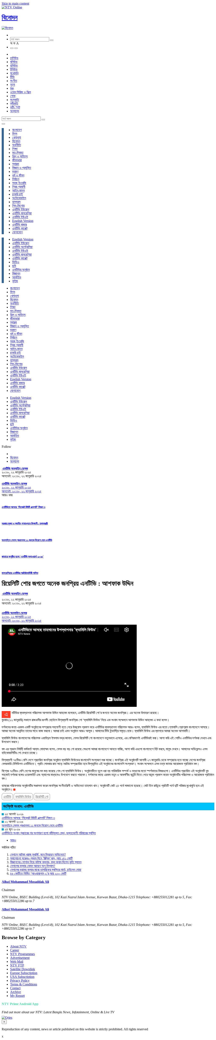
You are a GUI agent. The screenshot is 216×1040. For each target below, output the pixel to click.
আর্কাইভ (16, 277)
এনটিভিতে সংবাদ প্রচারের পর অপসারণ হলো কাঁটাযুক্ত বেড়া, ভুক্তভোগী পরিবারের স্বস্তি (49, 833)
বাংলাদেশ (17, 130)
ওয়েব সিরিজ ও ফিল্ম (20, 92)
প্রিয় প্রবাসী (18, 186)
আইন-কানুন (18, 190)
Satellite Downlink (22, 969)
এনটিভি (7, 796)
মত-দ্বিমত (17, 152)
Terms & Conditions (23, 984)
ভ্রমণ (15, 171)
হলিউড (14, 65)
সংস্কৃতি (14, 100)
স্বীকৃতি (14, 103)
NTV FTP (17, 965)
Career (14, 950)
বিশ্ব (14, 133)
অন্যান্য (14, 111)
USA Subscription (22, 977)
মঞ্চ (12, 88)
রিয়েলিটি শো (41, 796)
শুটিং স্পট (15, 107)
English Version (22, 221)
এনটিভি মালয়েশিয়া (22, 213)
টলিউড (14, 69)
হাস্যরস (16, 202)
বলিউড (14, 62)
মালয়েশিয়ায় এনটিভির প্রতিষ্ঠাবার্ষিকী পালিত (20, 573)
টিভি (12, 77)
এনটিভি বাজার (19, 224)
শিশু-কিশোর (18, 205)
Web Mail (16, 961)
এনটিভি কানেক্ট (19, 228)
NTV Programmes (22, 954)
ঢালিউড (14, 58)
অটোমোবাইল (19, 198)
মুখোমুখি (14, 73)
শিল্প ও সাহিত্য (20, 156)
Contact (15, 988)
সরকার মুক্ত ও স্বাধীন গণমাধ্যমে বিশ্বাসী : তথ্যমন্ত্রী (25, 523)
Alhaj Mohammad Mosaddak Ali (25, 882)
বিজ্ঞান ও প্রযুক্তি (21, 168)
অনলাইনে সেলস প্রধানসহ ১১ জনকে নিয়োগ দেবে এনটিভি (27, 540)
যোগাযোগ (17, 232)
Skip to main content (15, 3)
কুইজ (15, 281)
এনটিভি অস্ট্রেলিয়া (22, 247)
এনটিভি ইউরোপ (20, 209)
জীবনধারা (17, 160)
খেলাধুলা (16, 137)
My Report (17, 995)
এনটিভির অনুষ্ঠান (21, 269)
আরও (13, 840)
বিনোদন (10, 17)
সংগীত (13, 81)
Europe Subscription (23, 973)
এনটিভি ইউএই (20, 217)
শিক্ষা (15, 149)
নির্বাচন (15, 179)
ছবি (14, 266)
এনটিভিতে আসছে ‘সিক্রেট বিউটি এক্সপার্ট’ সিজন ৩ (23, 507)
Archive (15, 992)
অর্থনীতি (16, 145)
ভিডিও (15, 262)
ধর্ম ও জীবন (18, 175)
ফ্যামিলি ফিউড (23, 796)
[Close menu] (3, 123)
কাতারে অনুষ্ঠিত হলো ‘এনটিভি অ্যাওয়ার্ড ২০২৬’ (22, 556)
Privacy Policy (20, 980)
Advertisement (20, 958)
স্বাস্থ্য (15, 164)
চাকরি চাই (17, 194)
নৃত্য (12, 84)
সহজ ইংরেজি (19, 183)
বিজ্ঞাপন (16, 273)
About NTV (18, 946)
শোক (12, 96)
